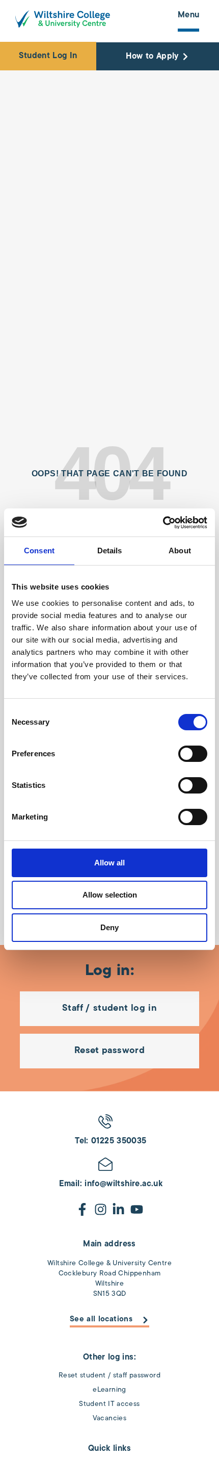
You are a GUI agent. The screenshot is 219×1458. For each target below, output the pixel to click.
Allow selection (110, 894)
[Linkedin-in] (118, 1209)
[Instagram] (100, 1209)
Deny (109, 927)
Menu (189, 15)
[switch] (192, 754)
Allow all (109, 862)
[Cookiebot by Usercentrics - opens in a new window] (162, 522)
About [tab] (180, 550)
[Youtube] (136, 1209)
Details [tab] (109, 550)
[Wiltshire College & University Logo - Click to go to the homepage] (62, 19)
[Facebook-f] (82, 1209)
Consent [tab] (39, 550)
